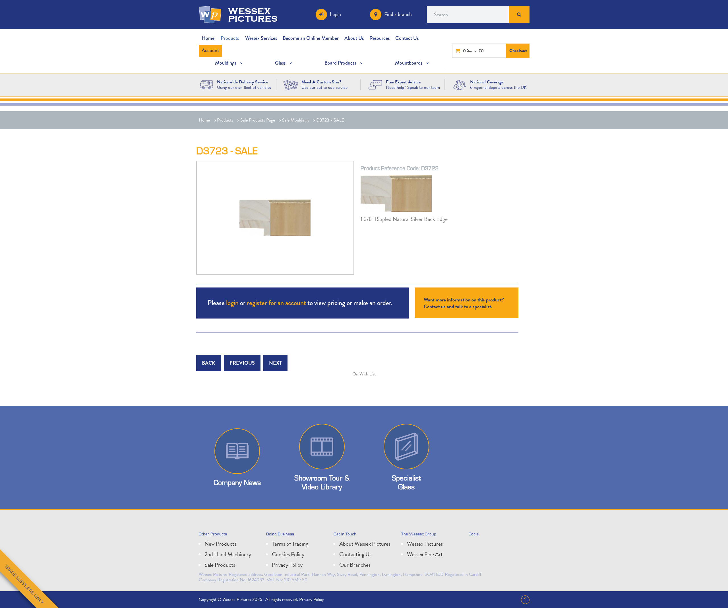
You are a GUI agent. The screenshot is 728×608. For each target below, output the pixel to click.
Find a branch (398, 14)
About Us (354, 38)
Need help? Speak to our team (413, 87)
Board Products (340, 63)
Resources (379, 38)
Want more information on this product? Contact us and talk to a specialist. (464, 303)
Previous (242, 363)
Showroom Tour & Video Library (321, 482)
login (232, 303)
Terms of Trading (290, 543)
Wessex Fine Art (425, 554)
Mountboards (408, 63)
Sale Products (219, 564)
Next (275, 363)
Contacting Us (355, 554)
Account (210, 50)
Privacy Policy (287, 564)
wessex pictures (253, 14)
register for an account (276, 303)
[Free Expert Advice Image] (375, 84)
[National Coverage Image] (460, 84)
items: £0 (475, 51)
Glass (280, 63)
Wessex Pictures (425, 543)
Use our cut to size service (324, 87)
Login (335, 14)
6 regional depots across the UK (498, 87)
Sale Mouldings (295, 120)
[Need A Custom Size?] (291, 84)
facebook (499, 546)
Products (230, 38)
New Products (220, 543)
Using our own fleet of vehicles (244, 87)
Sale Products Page (257, 120)
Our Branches (355, 564)
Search (519, 14)
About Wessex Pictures (364, 543)
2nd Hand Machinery (227, 554)
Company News (237, 482)
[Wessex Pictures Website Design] (206, 84)
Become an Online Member (311, 38)
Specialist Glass (406, 482)
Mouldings (225, 63)
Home (208, 38)
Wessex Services (261, 38)
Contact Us (407, 38)
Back (208, 363)
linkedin (487, 546)
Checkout (518, 50)
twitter (474, 546)
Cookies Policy (288, 554)
